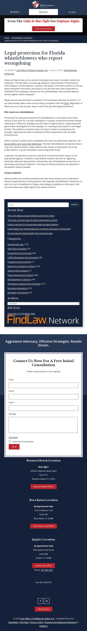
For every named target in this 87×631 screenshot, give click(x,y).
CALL (73, 12)
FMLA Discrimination (17, 248)
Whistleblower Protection (19, 279)
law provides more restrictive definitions (23, 144)
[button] (14, 11)
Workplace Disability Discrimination (24, 283)
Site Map (24, 622)
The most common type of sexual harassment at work (32, 220)
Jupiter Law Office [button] (43, 565)
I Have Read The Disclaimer (23, 441)
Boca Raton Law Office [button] (43, 526)
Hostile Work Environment (20, 253)
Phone (11, 391)
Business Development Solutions (60, 622)
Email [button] (45, 12)
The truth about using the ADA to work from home (31, 215)
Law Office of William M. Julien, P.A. (32, 70)
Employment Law (15, 244)
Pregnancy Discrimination (19, 262)
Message (12, 414)
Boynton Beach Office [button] (43, 486)
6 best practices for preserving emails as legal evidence (33, 224)
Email (11, 402)
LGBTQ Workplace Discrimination (23, 257)
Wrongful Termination (18, 292)
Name (11, 380)
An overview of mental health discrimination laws (30, 233)
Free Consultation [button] (43, 28)
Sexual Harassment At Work (20, 275)
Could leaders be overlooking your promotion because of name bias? (39, 228)
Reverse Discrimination (18, 270)
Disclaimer (13, 437)
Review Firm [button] (43, 609)
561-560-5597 (47, 570)
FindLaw (43, 626)
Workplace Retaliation (18, 288)
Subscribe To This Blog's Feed (21, 313)
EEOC (66, 103)
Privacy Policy (37, 622)
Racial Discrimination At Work (21, 266)
